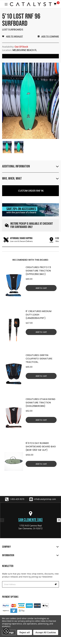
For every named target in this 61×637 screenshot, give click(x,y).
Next (59, 520)
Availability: (15, 46)
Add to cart (41, 288)
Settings (9, 632)
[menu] (13, 285)
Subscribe (56, 584)
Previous (2, 520)
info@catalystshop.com (45, 499)
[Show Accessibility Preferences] (6, 631)
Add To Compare (50, 36)
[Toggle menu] (6, 4)
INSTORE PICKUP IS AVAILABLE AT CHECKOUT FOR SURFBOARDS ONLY (31, 225)
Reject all (24, 632)
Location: (19, 50)
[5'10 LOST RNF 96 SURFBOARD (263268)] (7, 147)
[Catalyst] (31, 4)
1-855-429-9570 (17, 499)
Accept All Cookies (45, 632)
